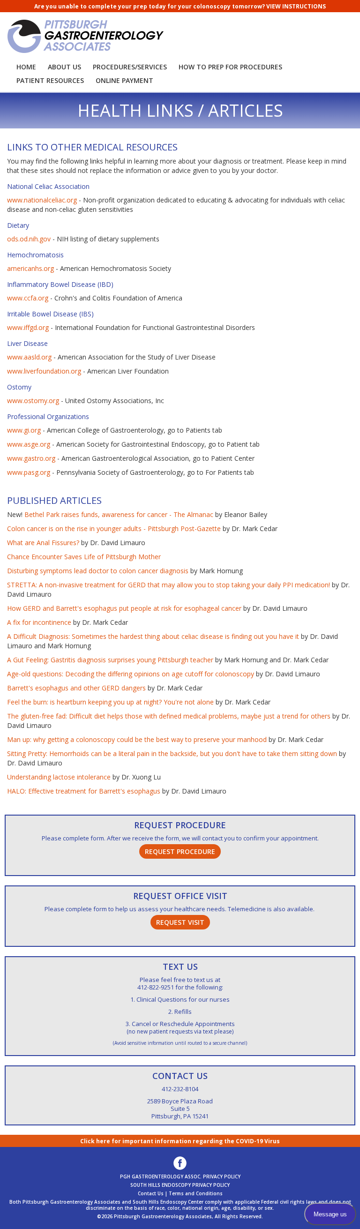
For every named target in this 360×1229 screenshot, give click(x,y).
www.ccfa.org (27, 297)
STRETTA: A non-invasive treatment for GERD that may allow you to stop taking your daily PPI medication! (168, 584)
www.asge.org (28, 444)
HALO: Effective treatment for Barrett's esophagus (83, 791)
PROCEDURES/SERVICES (130, 66)
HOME (26, 66)
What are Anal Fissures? (43, 542)
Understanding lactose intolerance (59, 776)
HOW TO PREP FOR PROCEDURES (230, 66)
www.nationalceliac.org (42, 199)
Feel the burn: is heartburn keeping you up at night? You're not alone (110, 701)
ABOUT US (64, 66)
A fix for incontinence (39, 622)
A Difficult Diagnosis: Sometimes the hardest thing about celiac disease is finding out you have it (153, 636)
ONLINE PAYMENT (124, 80)
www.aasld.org (29, 356)
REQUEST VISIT (180, 922)
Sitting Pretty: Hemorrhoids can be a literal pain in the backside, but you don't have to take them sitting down (172, 753)
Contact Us (151, 1193)
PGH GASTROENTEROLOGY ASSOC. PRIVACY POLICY (180, 1176)
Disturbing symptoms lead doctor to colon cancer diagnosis (97, 570)
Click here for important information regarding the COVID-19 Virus (180, 1141)
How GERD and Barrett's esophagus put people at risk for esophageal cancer (124, 608)
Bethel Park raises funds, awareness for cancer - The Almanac (118, 514)
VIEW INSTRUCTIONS (296, 6)
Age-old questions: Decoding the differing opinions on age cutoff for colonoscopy (130, 673)
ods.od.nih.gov (29, 238)
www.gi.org (24, 430)
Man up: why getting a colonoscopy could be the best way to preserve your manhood (137, 739)
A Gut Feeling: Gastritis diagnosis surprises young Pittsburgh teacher (110, 659)
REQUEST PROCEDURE (180, 825)
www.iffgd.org (28, 327)
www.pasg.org (28, 472)
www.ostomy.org (33, 400)
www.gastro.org (31, 458)
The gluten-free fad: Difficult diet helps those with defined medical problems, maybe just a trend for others (168, 716)
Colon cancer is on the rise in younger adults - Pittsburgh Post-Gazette (114, 528)
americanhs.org (30, 268)
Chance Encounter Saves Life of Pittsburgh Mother (84, 556)
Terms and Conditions (196, 1193)
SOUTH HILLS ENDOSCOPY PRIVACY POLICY (180, 1185)
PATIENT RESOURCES (50, 80)
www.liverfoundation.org (44, 371)
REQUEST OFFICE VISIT (180, 895)
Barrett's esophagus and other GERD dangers (76, 687)
